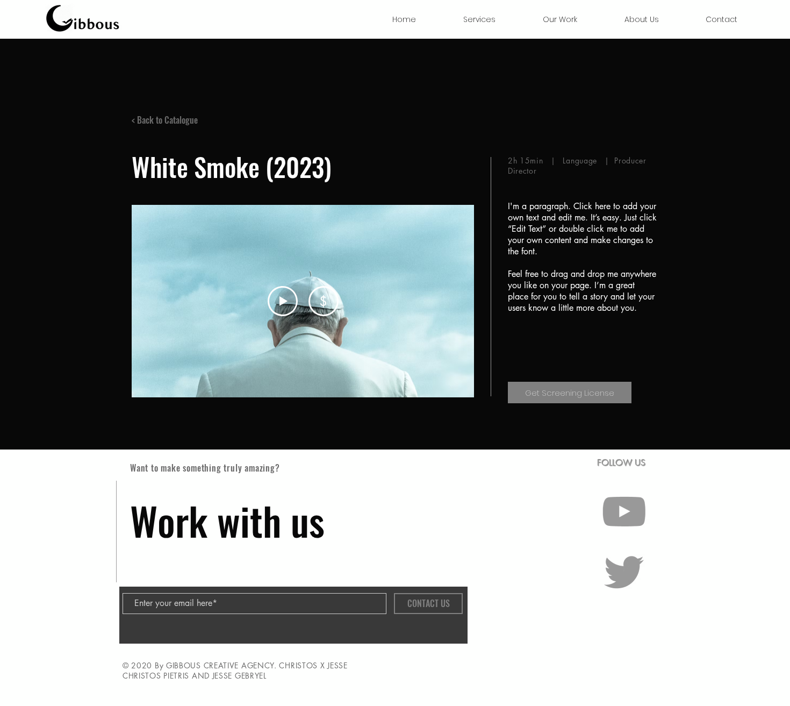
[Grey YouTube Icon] (624, 511)
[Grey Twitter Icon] (624, 572)
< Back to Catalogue (165, 119)
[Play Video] (283, 301)
